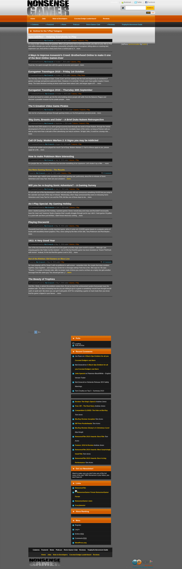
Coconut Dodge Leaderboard (85, 19)
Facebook (151, 2)
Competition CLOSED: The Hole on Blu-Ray (91, 410)
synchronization (134, 44)
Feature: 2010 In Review (84, 445)
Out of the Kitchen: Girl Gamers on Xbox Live (49, 259)
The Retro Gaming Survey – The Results (46, 170)
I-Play (86, 40)
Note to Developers (60, 19)
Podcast (76, 24)
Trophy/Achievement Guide (132, 24)
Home (33, 19)
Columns (35, 24)
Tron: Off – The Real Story (84, 406)
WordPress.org (80, 543)
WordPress (149, 565)
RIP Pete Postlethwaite (83, 423)
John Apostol (80, 373)
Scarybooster (80, 505)
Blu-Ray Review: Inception (85, 419)
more (69, 179)
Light (153, 13)
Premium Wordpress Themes (143, 567)
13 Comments (107, 262)
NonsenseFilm (80, 488)
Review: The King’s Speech (85, 402)
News (64, 24)
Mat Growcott (48, 40)
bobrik (144, 44)
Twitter (139, 2)
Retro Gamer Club (93, 24)
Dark (148, 13)
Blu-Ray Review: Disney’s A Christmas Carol (92, 428)
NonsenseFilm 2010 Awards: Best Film (89, 437)
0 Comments (107, 173)
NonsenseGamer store (83, 501)
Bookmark (127, 2)
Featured (50, 24)
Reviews (106, 19)
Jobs (44, 19)
